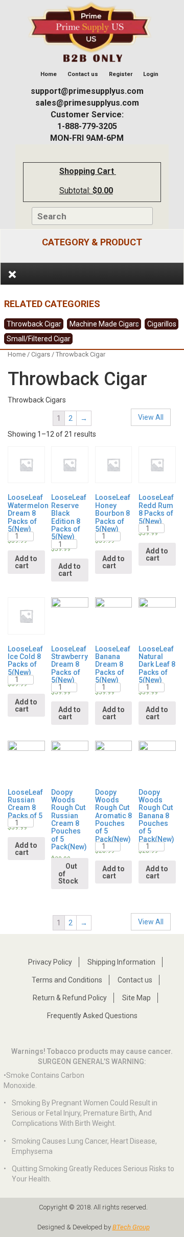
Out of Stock (68, 873)
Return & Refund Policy (70, 998)
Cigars (40, 354)
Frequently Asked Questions (92, 1016)
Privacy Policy (50, 962)
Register (120, 74)
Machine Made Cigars (104, 324)
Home (48, 74)
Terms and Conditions (67, 980)
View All (151, 417)
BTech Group (131, 1227)
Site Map (136, 998)
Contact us (82, 74)
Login (150, 74)
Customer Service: (87, 114)
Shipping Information (121, 962)
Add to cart (26, 562)
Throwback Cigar (34, 324)
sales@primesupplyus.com (87, 103)
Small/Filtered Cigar (39, 339)
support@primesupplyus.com (87, 91)
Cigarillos (161, 324)
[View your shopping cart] (123, 177)
